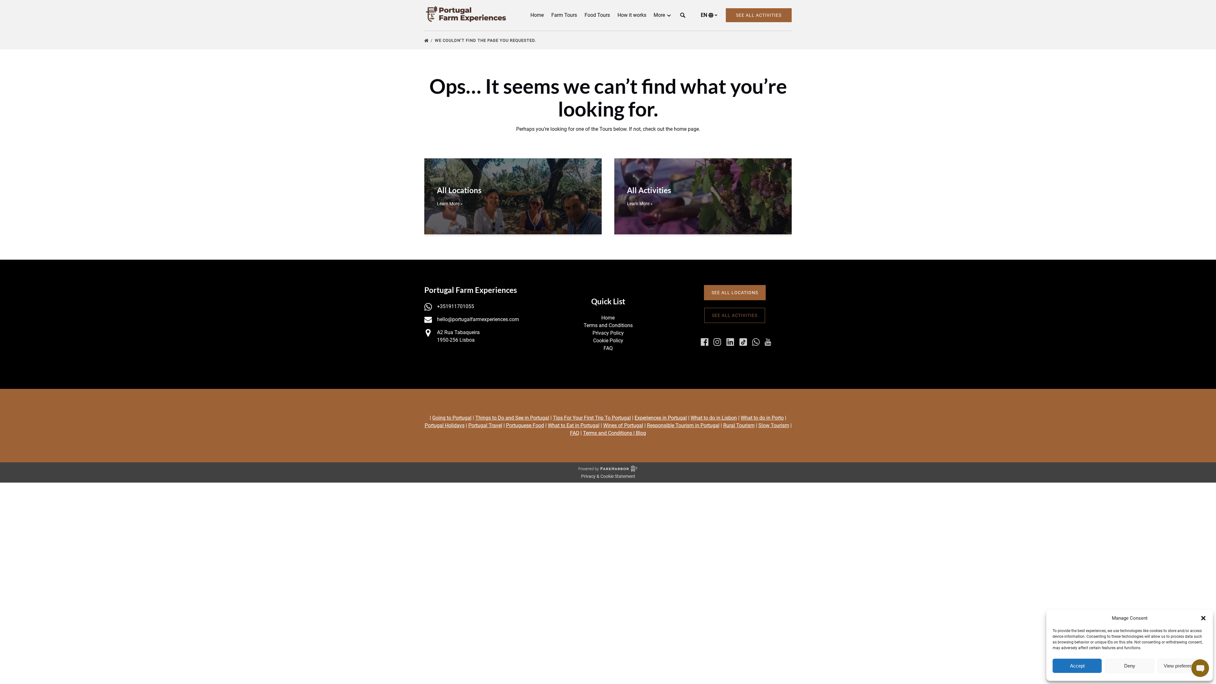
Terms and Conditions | (609, 433)
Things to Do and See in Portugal (512, 418)
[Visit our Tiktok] (743, 342)
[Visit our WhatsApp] (756, 342)
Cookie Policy (608, 341)
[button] (1203, 618)
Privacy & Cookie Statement (608, 476)
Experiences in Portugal (661, 418)
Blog (641, 433)
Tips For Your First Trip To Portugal (592, 418)
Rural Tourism (739, 425)
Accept (1077, 665)
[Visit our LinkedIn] (730, 342)
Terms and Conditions (608, 325)
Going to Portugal (452, 418)
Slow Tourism (773, 425)
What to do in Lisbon (714, 418)
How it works (632, 15)
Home (537, 15)
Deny (1129, 665)
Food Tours (597, 15)
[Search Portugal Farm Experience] (682, 15)
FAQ (608, 348)
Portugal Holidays (445, 425)
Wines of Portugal (623, 425)
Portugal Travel (485, 425)
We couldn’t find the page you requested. (486, 40)
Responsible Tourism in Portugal (683, 425)
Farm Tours (564, 15)
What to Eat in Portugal (573, 425)
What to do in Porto (762, 418)
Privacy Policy (608, 333)
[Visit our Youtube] (768, 342)
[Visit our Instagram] (717, 342)
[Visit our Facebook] (704, 342)
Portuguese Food (525, 425)
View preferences (1182, 665)
